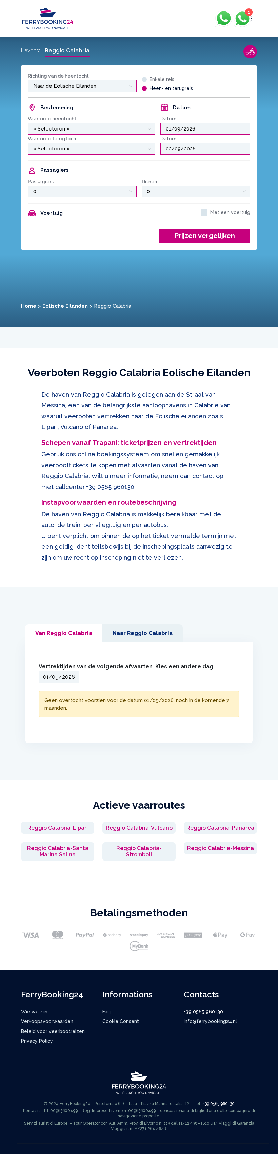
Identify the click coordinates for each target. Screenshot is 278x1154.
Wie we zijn (34, 1011)
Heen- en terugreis (171, 88)
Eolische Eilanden (65, 306)
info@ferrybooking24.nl (210, 1021)
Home (28, 306)
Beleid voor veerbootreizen (53, 1031)
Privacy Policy (37, 1041)
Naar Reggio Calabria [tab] (143, 633)
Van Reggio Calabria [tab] (63, 633)
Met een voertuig (230, 212)
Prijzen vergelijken (205, 236)
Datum (168, 118)
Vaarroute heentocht (52, 118)
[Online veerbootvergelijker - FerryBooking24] (47, 18)
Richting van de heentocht (58, 76)
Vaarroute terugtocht (53, 138)
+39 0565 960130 (110, 486)
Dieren (149, 181)
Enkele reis (162, 79)
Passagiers (41, 181)
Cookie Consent (120, 1021)
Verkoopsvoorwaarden (47, 1021)
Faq (106, 1011)
